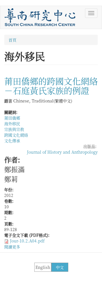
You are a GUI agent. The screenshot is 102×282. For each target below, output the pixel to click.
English (42, 267)
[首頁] (40, 17)
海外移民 (12, 123)
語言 (8, 101)
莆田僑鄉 (12, 118)
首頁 (12, 40)
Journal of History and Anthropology (62, 152)
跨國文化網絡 (16, 135)
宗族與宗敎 (14, 129)
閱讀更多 (12, 247)
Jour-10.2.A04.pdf (27, 241)
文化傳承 (12, 140)
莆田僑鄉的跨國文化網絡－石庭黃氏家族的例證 (51, 85)
